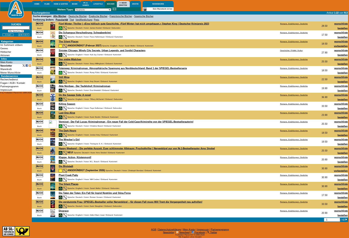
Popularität (62, 19)
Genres (4, 48)
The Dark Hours (67, 130)
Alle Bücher (59, 16)
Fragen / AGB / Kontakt (12, 83)
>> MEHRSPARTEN (123, 4)
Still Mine (64, 77)
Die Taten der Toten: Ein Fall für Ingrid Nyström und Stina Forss (95, 193)
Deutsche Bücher (78, 16)
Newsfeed (184, 232)
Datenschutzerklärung (169, 229)
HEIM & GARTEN (61, 4)
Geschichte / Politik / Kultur (291, 50)
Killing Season (67, 104)
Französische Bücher (121, 16)
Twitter (213, 232)
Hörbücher (5, 52)
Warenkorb (6, 69)
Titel (71, 19)
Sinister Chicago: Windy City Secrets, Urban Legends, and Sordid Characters (102, 50)
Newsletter (168, 232)
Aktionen (5, 55)
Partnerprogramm (220, 229)
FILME (47, 4)
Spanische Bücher (143, 16)
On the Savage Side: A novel (75, 95)
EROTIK (135, 4)
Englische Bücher (98, 16)
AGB (153, 229)
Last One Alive (67, 112)
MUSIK (75, 4)
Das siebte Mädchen (70, 59)
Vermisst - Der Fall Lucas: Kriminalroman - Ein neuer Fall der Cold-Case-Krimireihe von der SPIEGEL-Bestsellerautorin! (126, 121)
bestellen (343, 28)
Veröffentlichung (83, 19)
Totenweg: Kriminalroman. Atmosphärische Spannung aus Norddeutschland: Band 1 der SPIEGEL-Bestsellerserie (123, 68)
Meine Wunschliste (10, 72)
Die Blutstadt (66, 166)
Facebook (199, 232)
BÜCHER (111, 4)
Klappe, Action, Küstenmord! (75, 157)
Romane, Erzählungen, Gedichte (294, 24)
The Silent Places (68, 41)
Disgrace (64, 210)
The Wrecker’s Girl (69, 139)
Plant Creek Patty (68, 175)
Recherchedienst (9, 79)
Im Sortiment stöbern (11, 45)
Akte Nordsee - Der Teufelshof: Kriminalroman (84, 86)
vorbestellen (341, 46)
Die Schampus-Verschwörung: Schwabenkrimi (85, 32)
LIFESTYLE (98, 4)
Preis (96, 19)
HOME (36, 4)
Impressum (203, 229)
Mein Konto (189, 229)
